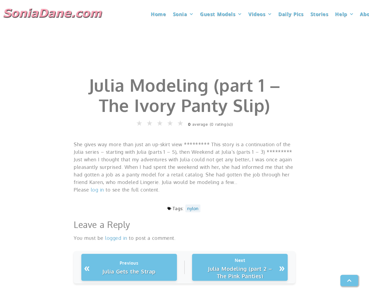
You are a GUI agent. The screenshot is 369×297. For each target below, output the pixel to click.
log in (97, 190)
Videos (256, 14)
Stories (319, 14)
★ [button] (139, 123)
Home (158, 14)
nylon (193, 208)
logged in (116, 238)
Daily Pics (290, 14)
